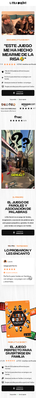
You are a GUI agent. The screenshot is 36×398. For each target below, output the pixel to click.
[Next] (30, 278)
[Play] (18, 159)
